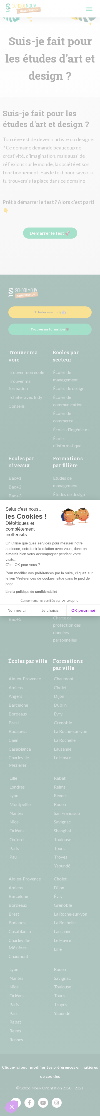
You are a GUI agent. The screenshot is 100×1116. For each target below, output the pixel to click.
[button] (11, 1106)
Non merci (17, 610)
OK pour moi (83, 610)
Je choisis (50, 610)
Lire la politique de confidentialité (31, 592)
